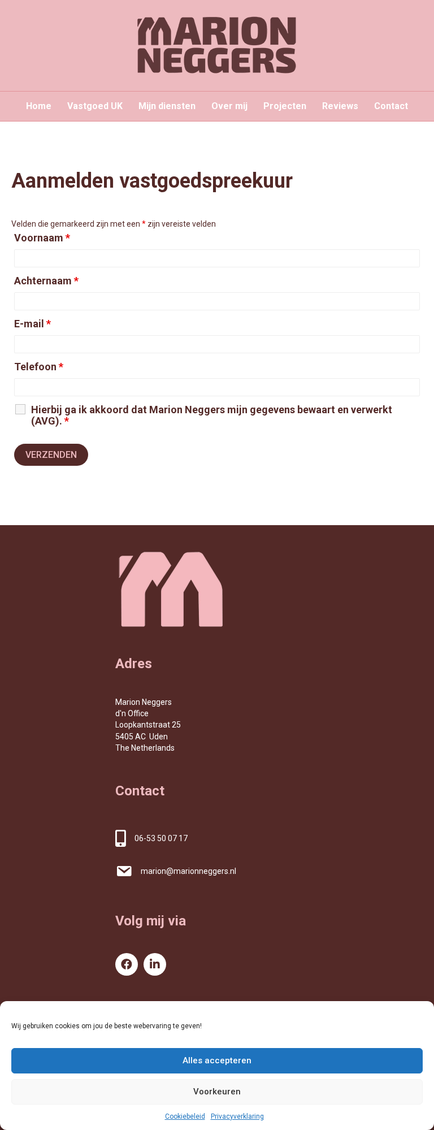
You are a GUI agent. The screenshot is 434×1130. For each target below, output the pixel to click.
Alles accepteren (217, 1060)
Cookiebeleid (185, 1116)
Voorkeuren (217, 1091)
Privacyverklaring (237, 1116)
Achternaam (46, 281)
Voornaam (42, 238)
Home (38, 106)
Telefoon (38, 367)
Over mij (229, 106)
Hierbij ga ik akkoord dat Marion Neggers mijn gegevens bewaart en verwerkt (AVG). (211, 415)
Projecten (284, 106)
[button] (126, 964)
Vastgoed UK (95, 106)
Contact (391, 106)
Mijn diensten (167, 106)
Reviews (340, 106)
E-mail (32, 324)
